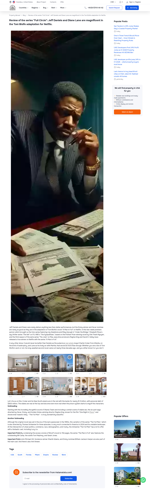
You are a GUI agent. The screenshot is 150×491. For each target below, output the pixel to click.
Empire (46, 455)
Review (55, 455)
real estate (69, 343)
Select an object (127, 112)
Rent (53, 8)
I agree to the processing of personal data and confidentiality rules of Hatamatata (50, 484)
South (20, 455)
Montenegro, (119, 436)
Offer (62, 2)
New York (81, 370)
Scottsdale (82, 393)
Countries (22, 8)
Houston (48, 393)
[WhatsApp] (143, 480)
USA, (10, 370)
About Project (41, 2)
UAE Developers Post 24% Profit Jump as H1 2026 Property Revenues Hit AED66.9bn (126, 50)
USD (112, 2)
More (62, 8)
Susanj (125, 436)
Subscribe (68, 478)
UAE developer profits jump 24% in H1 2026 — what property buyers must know (127, 61)
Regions (35, 8)
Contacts (53, 2)
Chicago (14, 370)
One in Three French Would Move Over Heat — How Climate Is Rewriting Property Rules (126, 38)
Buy (44, 8)
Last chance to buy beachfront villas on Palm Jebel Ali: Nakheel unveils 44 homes (126, 73)
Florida (28, 455)
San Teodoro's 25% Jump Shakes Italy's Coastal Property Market (126, 27)
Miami (91, 412)
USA (12, 455)
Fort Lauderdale (16, 393)
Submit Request (114, 8)
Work (64, 455)
